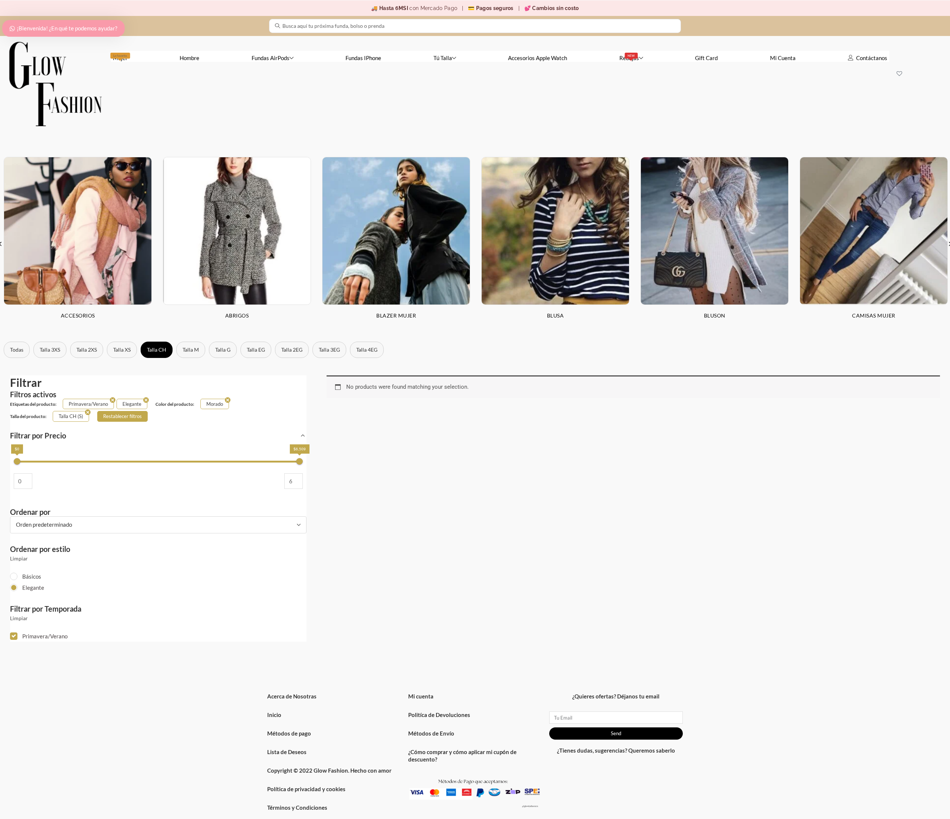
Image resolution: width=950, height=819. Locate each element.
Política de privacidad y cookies (306, 789)
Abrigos (237, 315)
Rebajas (629, 57)
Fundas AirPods (270, 58)
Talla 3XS (50, 349)
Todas (16, 349)
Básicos (31, 576)
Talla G (222, 349)
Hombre (189, 58)
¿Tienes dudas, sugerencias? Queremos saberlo (616, 750)
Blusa (555, 315)
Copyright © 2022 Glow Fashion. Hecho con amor (329, 770)
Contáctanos (871, 58)
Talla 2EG (291, 349)
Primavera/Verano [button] (45, 636)
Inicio (274, 714)
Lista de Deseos (287, 752)
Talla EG (256, 349)
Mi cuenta (420, 696)
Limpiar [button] (19, 559)
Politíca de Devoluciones (439, 714)
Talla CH (156, 349)
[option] (237, 243)
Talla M (191, 349)
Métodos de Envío (431, 733)
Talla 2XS (86, 349)
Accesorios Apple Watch (537, 58)
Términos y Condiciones (297, 807)
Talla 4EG (366, 349)
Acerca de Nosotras (292, 696)
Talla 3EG (329, 349)
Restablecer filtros (122, 416)
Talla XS (122, 349)
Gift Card (706, 58)
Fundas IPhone (363, 58)
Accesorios (78, 315)
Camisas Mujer (873, 315)
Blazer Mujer (396, 315)
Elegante (33, 587)
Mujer (120, 57)
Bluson (714, 315)
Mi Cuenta (783, 58)
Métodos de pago (289, 733)
